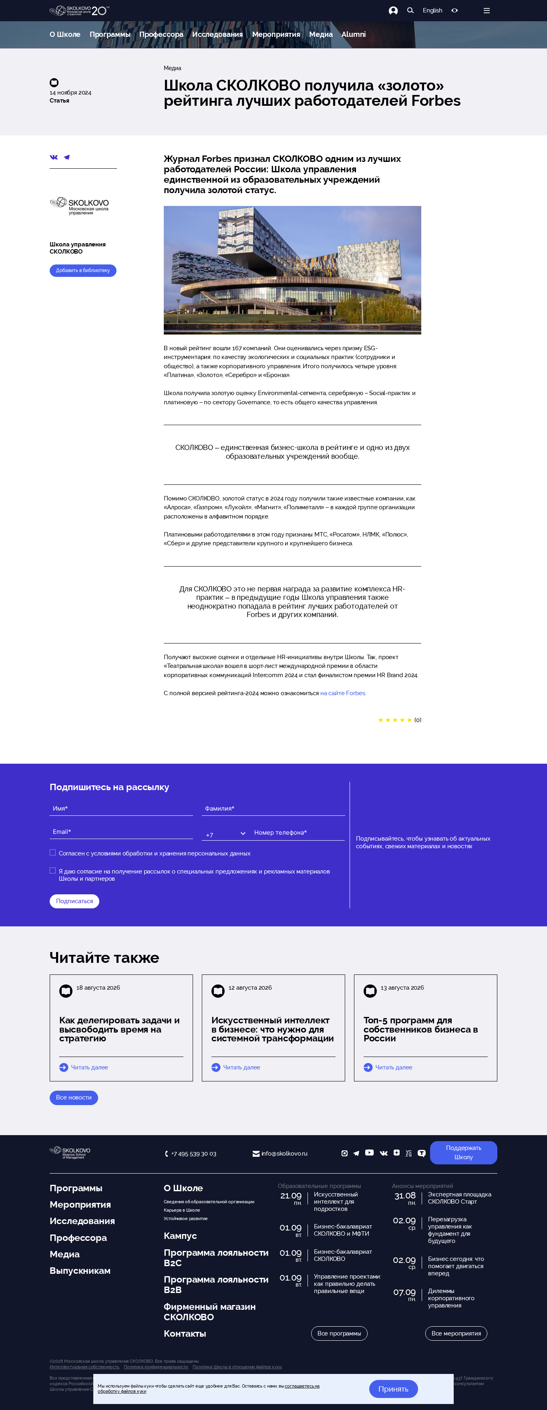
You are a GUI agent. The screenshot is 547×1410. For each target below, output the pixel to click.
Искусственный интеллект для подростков (336, 1201)
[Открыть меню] (486, 10)
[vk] (384, 1154)
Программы (110, 34)
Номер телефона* (275, 826)
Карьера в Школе (182, 1210)
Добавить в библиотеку (83, 270)
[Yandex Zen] (397, 1154)
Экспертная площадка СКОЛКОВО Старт (459, 1198)
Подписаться (74, 901)
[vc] (408, 1154)
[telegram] (356, 1154)
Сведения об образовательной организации (209, 1201)
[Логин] (398, 10)
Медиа (320, 34)
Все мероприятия (456, 1333)
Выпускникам (80, 1270)
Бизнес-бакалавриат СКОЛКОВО (343, 1255)
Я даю (194, 875)
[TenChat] (422, 1154)
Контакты (185, 1333)
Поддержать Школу (463, 1152)
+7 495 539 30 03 (193, 1153)
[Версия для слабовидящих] (454, 10)
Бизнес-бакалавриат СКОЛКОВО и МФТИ (343, 1230)
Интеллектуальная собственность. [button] (84, 1366)
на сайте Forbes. (343, 693)
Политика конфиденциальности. (156, 1366)
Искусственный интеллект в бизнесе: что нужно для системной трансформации (272, 1029)
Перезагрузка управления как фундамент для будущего (450, 1230)
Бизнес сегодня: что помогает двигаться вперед (456, 1266)
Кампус (180, 1235)
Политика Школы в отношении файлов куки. (237, 1366)
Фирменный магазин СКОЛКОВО (209, 1311)
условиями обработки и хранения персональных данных (171, 853)
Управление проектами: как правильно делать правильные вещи (347, 1284)
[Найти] (410, 10)
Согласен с (155, 853)
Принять (393, 1388)
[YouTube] (369, 1154)
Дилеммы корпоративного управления (451, 1298)
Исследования (217, 34)
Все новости (73, 1097)
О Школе (65, 34)
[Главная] (80, 10)
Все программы (339, 1333)
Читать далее (89, 1067)
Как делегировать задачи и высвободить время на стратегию (119, 1029)
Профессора (161, 34)
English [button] (432, 11)
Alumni (354, 34)
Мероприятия (276, 34)
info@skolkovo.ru (284, 1153)
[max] (345, 1154)
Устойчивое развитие (185, 1218)
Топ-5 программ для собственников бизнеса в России (421, 1029)
